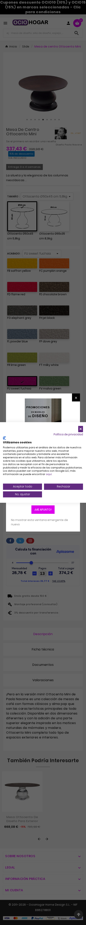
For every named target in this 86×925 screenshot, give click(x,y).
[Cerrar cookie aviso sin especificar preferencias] (80, 429)
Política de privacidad (68, 434)
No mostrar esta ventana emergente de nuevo (39, 522)
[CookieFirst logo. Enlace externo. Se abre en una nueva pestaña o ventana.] (4, 438)
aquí (49, 474)
